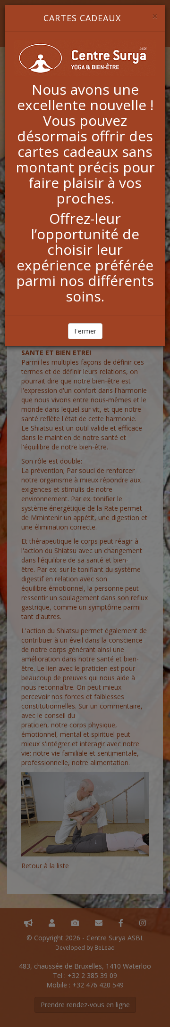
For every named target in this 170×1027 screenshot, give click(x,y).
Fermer (85, 330)
